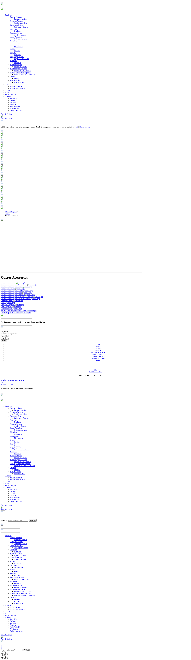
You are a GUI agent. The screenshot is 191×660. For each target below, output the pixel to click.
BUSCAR (33, 520)
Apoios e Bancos (16, 33)
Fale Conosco (14, 108)
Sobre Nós (13, 98)
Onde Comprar (10, 94)
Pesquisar (4, 520)
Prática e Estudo (7, 309)
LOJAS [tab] (3, 652)
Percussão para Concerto (18, 69)
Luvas (3, 303)
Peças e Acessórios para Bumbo (12, 291)
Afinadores (13, 41)
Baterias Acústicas (16, 17)
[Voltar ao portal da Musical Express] (3, 7)
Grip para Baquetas (8, 305)
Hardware (13, 29)
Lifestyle (13, 77)
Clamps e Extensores (8, 283)
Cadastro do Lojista (16, 110)
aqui (76, 127)
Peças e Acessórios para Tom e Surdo (14, 285)
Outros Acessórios (16, 37)
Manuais (13, 102)
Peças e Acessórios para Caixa (11, 293)
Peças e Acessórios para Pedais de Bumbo (16, 299)
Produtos (8, 15)
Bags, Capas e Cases (17, 57)
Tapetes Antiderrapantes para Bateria (14, 311)
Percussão (13, 61)
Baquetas (13, 53)
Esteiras (12, 49)
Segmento (4, 332)
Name (3, 336)
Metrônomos (14, 45)
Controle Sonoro (7, 301)
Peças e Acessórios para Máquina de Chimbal (17, 297)
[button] (2, 116)
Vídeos (7, 90)
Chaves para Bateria (8, 289)
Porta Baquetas (6, 307)
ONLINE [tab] (4, 654)
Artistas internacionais (17, 88)
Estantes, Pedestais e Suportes (20, 73)
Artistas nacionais (16, 86)
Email (3, 338)
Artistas (8, 84)
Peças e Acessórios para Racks (12, 287)
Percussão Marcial (16, 65)
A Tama (8, 96)
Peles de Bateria (15, 81)
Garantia (13, 104)
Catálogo (13, 100)
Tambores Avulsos (16, 21)
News (7, 92)
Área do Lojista (6, 114)
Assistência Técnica (17, 106)
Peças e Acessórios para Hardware (13, 295)
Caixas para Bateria (16, 25)
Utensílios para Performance (11, 313)
